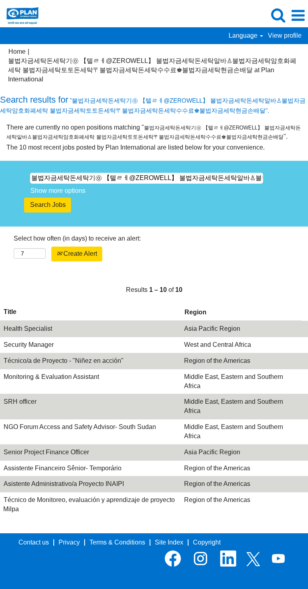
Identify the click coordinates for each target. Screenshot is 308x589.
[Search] (278, 15)
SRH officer (20, 401)
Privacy (69, 542)
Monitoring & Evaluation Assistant (51, 376)
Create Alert (79, 253)
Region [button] (195, 312)
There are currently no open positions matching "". (153, 132)
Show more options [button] (57, 190)
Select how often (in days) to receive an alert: (77, 238)
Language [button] (244, 35)
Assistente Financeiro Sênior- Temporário (63, 468)
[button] (298, 15)
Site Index (169, 542)
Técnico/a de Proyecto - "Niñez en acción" (64, 360)
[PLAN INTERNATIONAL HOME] (19, 15)
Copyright (207, 542)
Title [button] (10, 311)
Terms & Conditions (117, 542)
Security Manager (29, 344)
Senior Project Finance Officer (46, 452)
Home (17, 51)
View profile (285, 35)
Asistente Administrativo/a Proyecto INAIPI (64, 483)
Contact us (33, 542)
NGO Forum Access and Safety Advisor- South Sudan (80, 426)
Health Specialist (28, 328)
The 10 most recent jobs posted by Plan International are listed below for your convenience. (135, 147)
